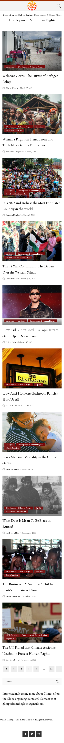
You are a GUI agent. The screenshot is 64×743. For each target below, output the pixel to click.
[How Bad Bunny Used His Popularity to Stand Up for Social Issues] (32, 305)
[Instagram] (39, 734)
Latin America (12, 575)
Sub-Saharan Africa (14, 130)
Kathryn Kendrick (13, 215)
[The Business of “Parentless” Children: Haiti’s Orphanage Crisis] (32, 559)
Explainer (39, 127)
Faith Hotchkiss (13, 469)
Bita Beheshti (11, 406)
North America (12, 448)
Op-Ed (38, 384)
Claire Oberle (12, 88)
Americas (10, 67)
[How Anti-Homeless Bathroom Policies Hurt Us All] (32, 368)
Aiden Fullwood (13, 596)
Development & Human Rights (30, 67)
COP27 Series (12, 635)
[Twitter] (32, 734)
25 (51, 669)
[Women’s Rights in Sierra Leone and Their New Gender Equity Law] (32, 114)
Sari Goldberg (12, 660)
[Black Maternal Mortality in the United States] (32, 432)
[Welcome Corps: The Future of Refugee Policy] (32, 51)
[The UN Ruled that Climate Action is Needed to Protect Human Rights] (32, 623)
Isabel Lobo (11, 342)
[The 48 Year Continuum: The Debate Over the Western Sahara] (32, 241)
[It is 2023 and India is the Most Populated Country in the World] (32, 178)
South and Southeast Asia (16, 194)
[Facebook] (25, 734)
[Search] (58, 6)
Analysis (9, 190)
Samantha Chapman (14, 152)
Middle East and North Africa (18, 257)
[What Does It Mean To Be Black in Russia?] (32, 496)
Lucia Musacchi (12, 279)
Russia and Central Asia (16, 511)
